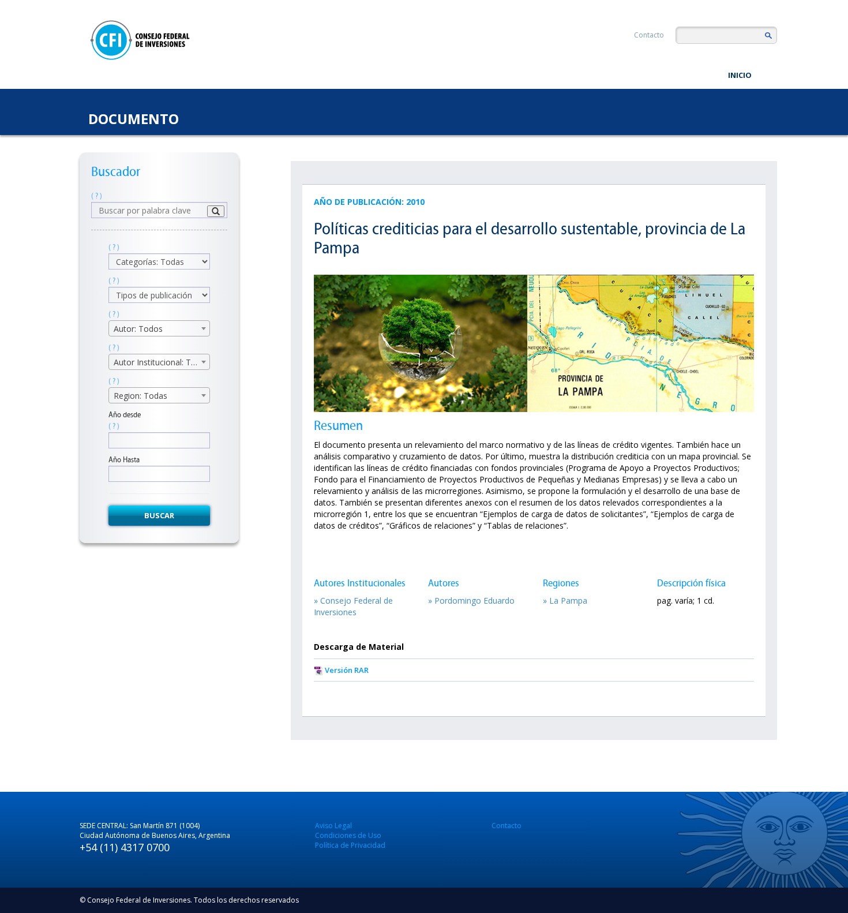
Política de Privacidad (350, 845)
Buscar (159, 515)
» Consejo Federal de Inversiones (353, 606)
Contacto (649, 35)
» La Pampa (565, 600)
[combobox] (159, 328)
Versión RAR (347, 670)
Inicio (740, 75)
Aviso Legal (333, 825)
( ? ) (96, 196)
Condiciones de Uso (348, 835)
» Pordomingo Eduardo (471, 600)
